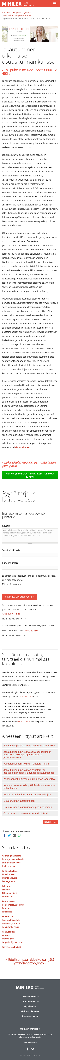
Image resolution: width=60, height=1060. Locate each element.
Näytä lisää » (50, 822)
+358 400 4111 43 (11, 613)
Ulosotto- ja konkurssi (12, 923)
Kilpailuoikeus (8, 874)
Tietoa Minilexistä (30, 996)
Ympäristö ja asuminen (13, 942)
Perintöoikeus (8, 901)
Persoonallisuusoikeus (13, 904)
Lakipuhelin (7, 886)
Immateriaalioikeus (11, 862)
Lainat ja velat (8, 881)
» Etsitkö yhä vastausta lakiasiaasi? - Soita (27, 473)
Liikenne (6, 889)
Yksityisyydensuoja (30, 1011)
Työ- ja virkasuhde (11, 920)
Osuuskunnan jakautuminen (17, 15)
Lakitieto (6, 12)
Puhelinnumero (10, 562)
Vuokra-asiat (8, 938)
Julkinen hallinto (10, 870)
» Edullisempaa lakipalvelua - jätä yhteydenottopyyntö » (30, 961)
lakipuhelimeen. (22, 447)
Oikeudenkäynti (9, 893)
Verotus (5, 935)
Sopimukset (7, 916)
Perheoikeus (8, 896)
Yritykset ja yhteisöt (22, 12)
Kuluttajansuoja (9, 877)
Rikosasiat (7, 911)
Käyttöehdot (30, 1006)
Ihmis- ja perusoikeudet (13, 859)
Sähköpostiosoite (11, 550)
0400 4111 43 (26, 696)
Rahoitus (6, 908)
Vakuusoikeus (8, 931)
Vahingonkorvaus (10, 926)
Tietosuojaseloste (30, 1001)
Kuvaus (6, 525)
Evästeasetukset (30, 1016)
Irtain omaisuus (9, 866)
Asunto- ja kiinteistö (11, 855)
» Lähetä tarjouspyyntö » (19, 596)
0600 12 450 (31, 630)
